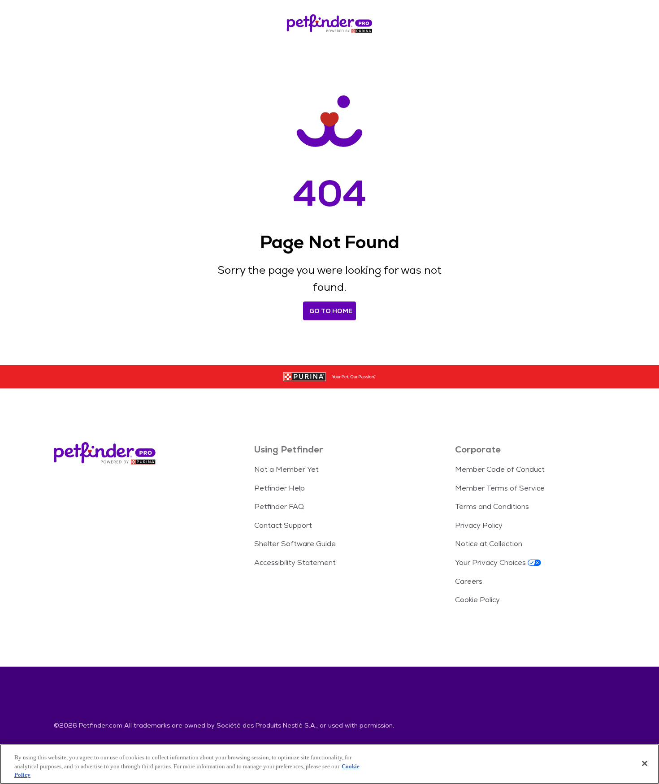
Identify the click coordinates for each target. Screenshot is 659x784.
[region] (329, 764)
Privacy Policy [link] (479, 525)
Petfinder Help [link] (279, 488)
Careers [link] (468, 581)
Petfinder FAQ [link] (279, 506)
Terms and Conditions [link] (492, 506)
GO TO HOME (330, 311)
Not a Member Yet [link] (286, 469)
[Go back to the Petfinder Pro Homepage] (329, 25)
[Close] (645, 763)
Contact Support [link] (283, 525)
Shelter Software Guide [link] (295, 543)
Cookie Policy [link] (477, 599)
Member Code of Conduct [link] (500, 469)
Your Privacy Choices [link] (490, 562)
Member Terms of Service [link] (500, 488)
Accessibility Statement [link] (295, 562)
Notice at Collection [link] (488, 543)
